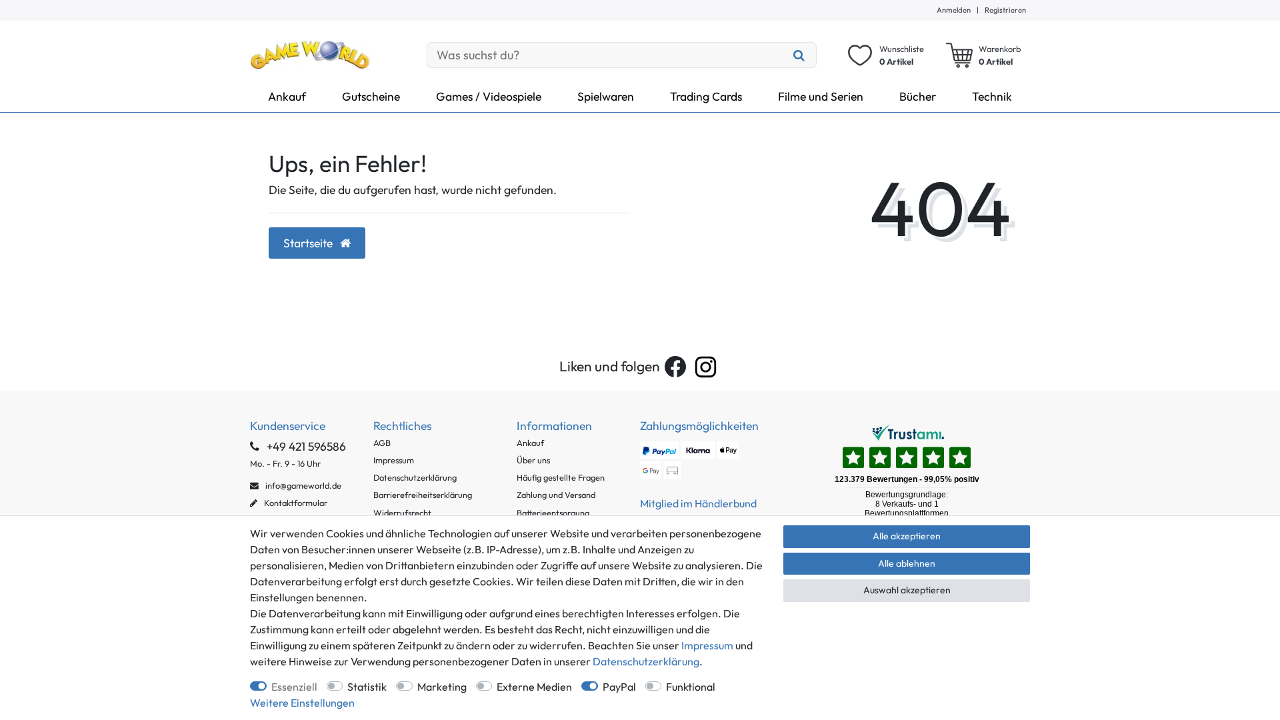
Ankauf (287, 96)
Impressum (393, 460)
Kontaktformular (294, 502)
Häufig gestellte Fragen (561, 477)
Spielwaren (605, 96)
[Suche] (799, 55)
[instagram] (706, 367)
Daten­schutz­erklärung (646, 661)
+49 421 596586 (305, 446)
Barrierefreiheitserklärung (422, 494)
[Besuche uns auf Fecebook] (675, 366)
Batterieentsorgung (553, 512)
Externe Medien (534, 686)
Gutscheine (371, 96)
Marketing (442, 686)
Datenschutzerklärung (415, 477)
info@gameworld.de (302, 485)
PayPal (619, 686)
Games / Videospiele (488, 96)
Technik (992, 96)
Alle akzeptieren (907, 536)
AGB (382, 442)
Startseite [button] (309, 243)
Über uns (533, 460)
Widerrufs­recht (402, 512)
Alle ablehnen (906, 563)
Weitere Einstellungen (302, 702)
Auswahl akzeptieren (907, 590)
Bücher (917, 96)
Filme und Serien (820, 96)
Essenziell (294, 686)
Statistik (367, 686)
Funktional (690, 686)
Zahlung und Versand (556, 494)
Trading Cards (706, 96)
